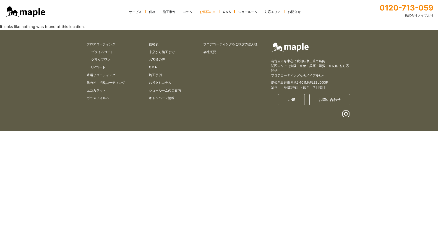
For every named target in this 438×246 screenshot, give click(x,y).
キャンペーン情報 (162, 98)
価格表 (154, 44)
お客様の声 (157, 59)
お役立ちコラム (160, 83)
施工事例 (155, 75)
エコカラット (96, 90)
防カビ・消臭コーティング (106, 83)
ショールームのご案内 (165, 90)
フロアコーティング (101, 44)
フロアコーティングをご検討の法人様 (230, 44)
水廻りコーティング (101, 75)
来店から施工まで (162, 52)
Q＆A (153, 67)
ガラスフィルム (98, 98)
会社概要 (209, 52)
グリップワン (100, 59)
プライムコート (102, 52)
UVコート (98, 67)
